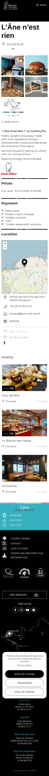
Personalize (24, 682)
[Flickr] (33, 610)
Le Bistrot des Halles (16, 440)
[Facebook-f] (15, 610)
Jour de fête (10, 395)
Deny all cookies (25, 691)
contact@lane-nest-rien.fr (24, 313)
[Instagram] (21, 610)
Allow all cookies (24, 674)
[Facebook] (4, 343)
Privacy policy (24, 665)
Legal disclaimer (20, 771)
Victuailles (9, 486)
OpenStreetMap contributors (37, 293)
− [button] (5, 247)
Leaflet (15, 293)
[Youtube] (27, 610)
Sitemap (32, 771)
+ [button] (5, 243)
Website (14, 321)
